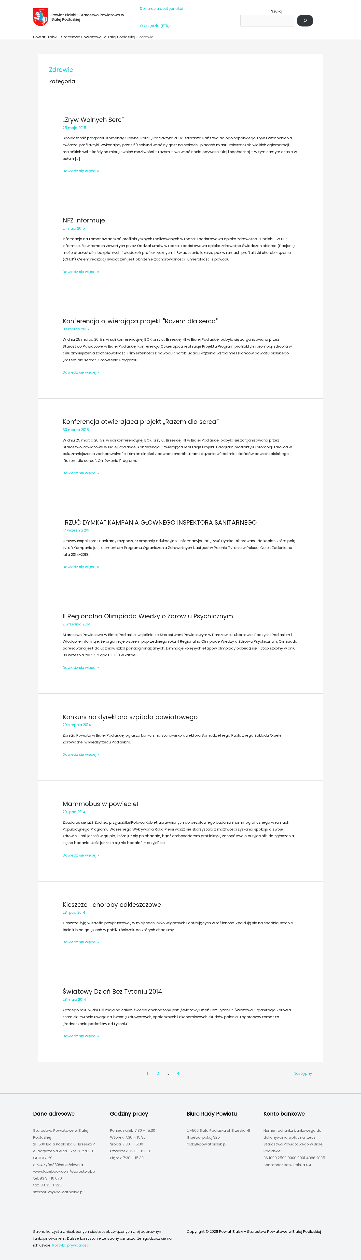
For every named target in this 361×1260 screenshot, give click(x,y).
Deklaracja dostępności (161, 8)
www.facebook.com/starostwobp (64, 1171)
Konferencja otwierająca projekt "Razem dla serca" (140, 321)
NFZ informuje (84, 220)
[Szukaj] (305, 20)
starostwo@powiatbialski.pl (58, 1192)
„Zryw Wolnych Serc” (93, 120)
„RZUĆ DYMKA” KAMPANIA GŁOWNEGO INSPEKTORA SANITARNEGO (160, 522)
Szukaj (276, 11)
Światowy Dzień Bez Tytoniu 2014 (112, 991)
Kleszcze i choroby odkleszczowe (112, 904)
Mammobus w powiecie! (100, 804)
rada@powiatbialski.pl (206, 1144)
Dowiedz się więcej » (81, 171)
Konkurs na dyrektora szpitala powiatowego (130, 717)
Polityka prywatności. (71, 1245)
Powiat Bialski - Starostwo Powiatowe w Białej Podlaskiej (88, 17)
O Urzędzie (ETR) (155, 25)
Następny (305, 1073)
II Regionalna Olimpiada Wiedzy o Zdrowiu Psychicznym (148, 616)
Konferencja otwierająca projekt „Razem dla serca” (141, 421)
